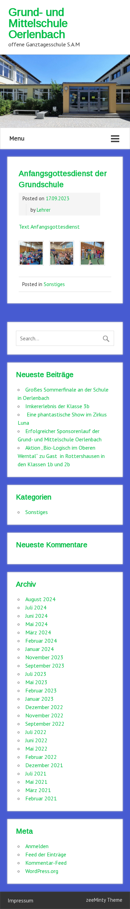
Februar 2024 (41, 640)
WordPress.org (41, 870)
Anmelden (37, 846)
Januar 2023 (39, 698)
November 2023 (44, 657)
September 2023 (44, 665)
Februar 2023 (41, 690)
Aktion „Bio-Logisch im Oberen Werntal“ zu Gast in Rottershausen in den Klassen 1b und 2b (61, 456)
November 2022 (44, 715)
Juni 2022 (36, 740)
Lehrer (44, 209)
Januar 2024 (39, 648)
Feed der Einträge (45, 854)
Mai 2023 (36, 682)
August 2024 (40, 599)
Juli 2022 (35, 731)
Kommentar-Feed (46, 862)
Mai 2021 (36, 781)
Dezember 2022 (44, 707)
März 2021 (38, 790)
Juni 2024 (36, 615)
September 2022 (44, 723)
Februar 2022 (41, 756)
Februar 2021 (41, 798)
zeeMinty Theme (104, 900)
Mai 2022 (36, 748)
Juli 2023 (35, 673)
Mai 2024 (36, 624)
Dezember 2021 (44, 765)
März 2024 (38, 632)
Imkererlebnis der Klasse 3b (57, 406)
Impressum (20, 900)
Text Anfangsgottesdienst (49, 226)
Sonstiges (54, 284)
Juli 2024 (35, 607)
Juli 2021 (35, 773)
